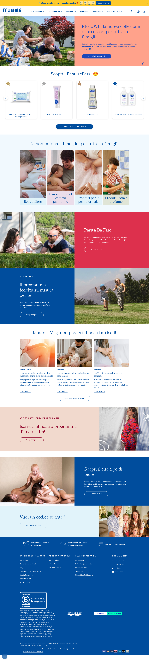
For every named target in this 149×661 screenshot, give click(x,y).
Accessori (69, 11)
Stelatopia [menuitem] (79, 571)
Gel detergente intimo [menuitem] (84, 564)
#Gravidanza (25, 369)
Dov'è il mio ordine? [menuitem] (28, 564)
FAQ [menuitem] (21, 568)
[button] (12, 11)
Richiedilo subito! (33, 525)
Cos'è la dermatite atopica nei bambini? (108, 374)
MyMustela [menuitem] (79, 560)
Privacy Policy (40, 649)
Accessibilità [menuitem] (25, 582)
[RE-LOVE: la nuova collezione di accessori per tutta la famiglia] (37, 41)
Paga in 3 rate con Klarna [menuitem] (30, 571)
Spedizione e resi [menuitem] (27, 575)
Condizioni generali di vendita (69, 649)
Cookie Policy (52, 649)
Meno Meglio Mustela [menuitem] (84, 575)
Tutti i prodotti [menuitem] (53, 560)
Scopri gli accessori (96, 56)
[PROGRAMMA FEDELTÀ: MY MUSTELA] (26, 544)
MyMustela (84, 11)
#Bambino (61, 369)
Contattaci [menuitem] (24, 560)
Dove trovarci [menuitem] (25, 579)
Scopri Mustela (114, 11)
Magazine (97, 11)
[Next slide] (143, 98)
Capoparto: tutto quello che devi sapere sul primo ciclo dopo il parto (36, 374)
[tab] (142, 63)
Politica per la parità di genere (33, 651)
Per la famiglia (53, 11)
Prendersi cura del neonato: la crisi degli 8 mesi (73, 374)
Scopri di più (96, 249)
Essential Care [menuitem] (81, 568)
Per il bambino (35, 11)
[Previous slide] (5, 98)
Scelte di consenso (26, 649)
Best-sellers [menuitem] (52, 564)
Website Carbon (114, 613)
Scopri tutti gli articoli (74, 398)
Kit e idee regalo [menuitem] (54, 568)
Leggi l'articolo (25, 391)
